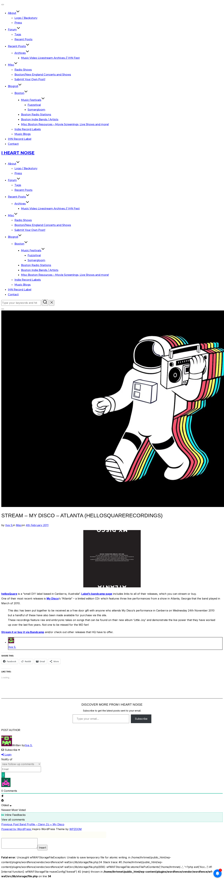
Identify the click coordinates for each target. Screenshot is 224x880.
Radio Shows (23, 69)
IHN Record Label (19, 138)
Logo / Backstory (25, 17)
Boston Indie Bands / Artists (39, 119)
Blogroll (13, 86)
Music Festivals (31, 100)
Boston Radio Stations (36, 114)
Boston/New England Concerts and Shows (42, 74)
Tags (17, 34)
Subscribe (141, 718)
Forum (12, 29)
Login (7, 754)
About (12, 13)
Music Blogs (22, 134)
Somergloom (36, 109)
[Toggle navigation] (2, 4)
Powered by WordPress (16, 829)
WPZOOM (75, 829)
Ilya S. (9, 525)
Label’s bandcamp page (96, 593)
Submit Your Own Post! (29, 79)
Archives (20, 53)
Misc (11, 64)
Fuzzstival (34, 104)
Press (18, 22)
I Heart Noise (17, 152)
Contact (13, 143)
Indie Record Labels (27, 129)
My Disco (53, 598)
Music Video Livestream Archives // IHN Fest (50, 57)
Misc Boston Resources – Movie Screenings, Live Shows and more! (65, 124)
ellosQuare (10, 593)
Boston (19, 93)
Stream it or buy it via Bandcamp (22, 632)
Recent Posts (23, 39)
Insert (42, 847)
